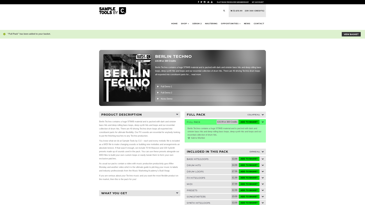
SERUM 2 (197, 23)
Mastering (211, 23)
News (247, 23)
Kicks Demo (166, 99)
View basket (351, 34)
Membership (233, 2)
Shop (184, 23)
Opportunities (230, 23)
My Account (258, 2)
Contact (259, 23)
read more (196, 74)
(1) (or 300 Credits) (248, 11)
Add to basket (249, 122)
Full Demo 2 (166, 92)
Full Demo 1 (166, 86)
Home (174, 23)
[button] (196, 138)
